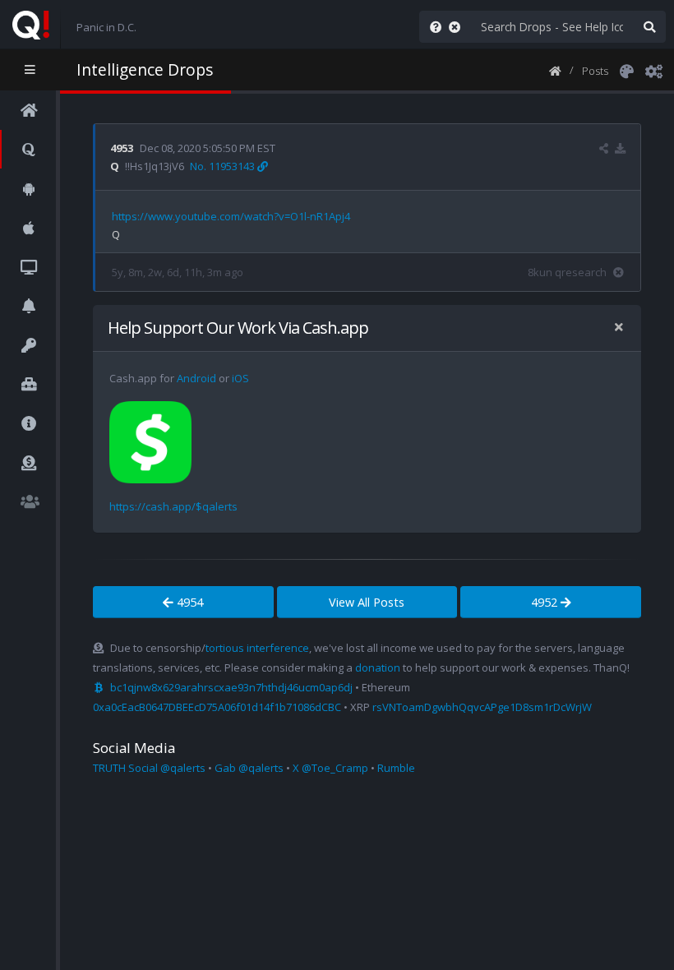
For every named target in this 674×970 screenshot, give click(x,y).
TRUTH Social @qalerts (149, 767)
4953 (121, 148)
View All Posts (366, 602)
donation (377, 667)
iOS (240, 378)
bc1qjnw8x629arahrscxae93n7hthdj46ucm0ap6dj (231, 687)
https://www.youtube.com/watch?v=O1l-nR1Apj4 (231, 216)
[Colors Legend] (626, 69)
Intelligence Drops (144, 69)
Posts (595, 70)
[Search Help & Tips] (432, 27)
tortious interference (257, 647)
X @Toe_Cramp (330, 767)
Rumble (396, 767)
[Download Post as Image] (620, 148)
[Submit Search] (649, 27)
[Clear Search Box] (458, 27)
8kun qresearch (567, 272)
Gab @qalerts (249, 767)
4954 (188, 602)
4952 (546, 602)
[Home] (555, 70)
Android (196, 378)
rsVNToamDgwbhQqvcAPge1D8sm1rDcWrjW (482, 707)
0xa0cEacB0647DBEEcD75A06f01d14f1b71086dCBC (217, 707)
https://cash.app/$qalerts (173, 506)
